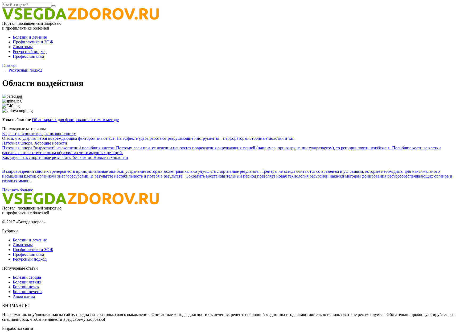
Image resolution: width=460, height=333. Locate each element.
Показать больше (17, 190)
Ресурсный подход (30, 51)
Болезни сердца (27, 277)
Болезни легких (27, 282)
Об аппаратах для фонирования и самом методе (75, 119)
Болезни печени (27, 291)
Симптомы (23, 46)
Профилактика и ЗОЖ (33, 42)
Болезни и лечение (30, 37)
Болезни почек (26, 287)
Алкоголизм (24, 296)
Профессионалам (28, 56)
